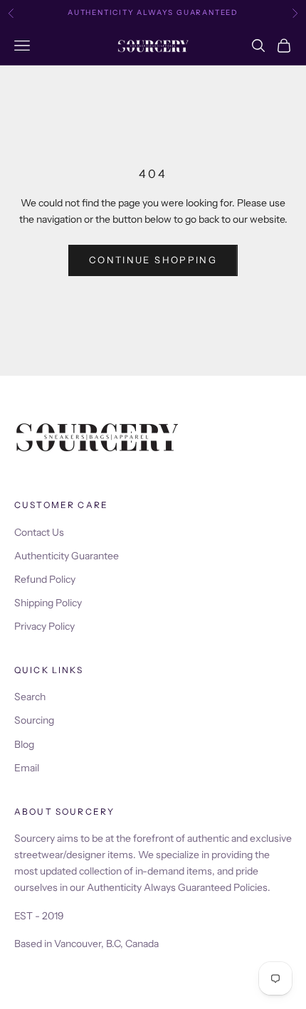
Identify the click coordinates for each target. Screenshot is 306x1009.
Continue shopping (153, 259)
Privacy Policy (44, 626)
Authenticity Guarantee (66, 555)
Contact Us (39, 532)
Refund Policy (44, 579)
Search (30, 696)
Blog (24, 744)
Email (26, 767)
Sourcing (34, 720)
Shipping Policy (48, 602)
